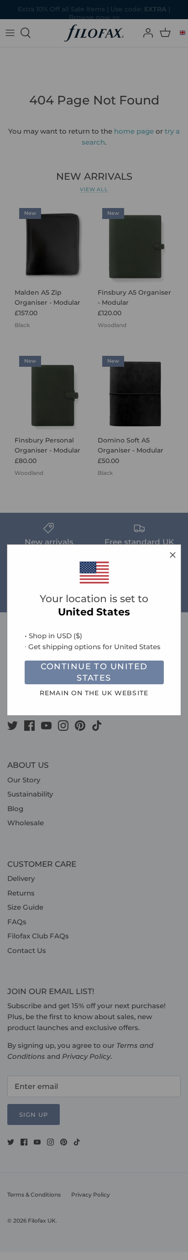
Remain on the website (94, 693)
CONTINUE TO (94, 672)
